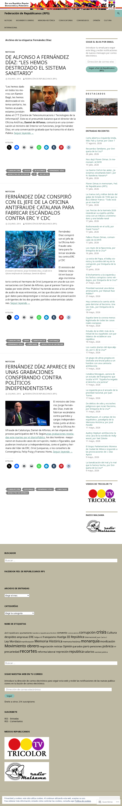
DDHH (26, 340)
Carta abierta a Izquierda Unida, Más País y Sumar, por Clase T (101, 139)
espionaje (54, 340)
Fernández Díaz (56, 170)
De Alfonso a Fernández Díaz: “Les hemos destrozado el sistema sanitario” (37, 65)
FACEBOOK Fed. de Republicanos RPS (24, 571)
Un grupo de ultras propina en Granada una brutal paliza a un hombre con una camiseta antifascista (100, 361)
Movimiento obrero (25, 20)
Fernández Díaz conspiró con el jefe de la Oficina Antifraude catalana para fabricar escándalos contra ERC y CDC (39, 207)
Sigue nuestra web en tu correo (23, 674)
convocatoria (73, 633)
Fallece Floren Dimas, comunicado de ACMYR (100, 238)
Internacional (10, 27)
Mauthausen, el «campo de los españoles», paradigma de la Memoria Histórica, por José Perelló (101, 420)
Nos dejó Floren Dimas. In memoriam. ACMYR (101, 160)
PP (34, 174)
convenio (62, 632)
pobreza (108, 646)
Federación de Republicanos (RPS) (27, 13)
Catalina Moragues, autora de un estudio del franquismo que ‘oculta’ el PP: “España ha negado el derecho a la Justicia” (102, 378)
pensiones (96, 646)
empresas (22, 637)
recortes (44, 174)
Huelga (61, 637)
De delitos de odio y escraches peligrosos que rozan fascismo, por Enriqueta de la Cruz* (101, 406)
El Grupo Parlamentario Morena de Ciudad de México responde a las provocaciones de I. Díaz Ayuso (101, 450)
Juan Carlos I (102, 637)
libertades (32, 344)
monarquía (90, 641)
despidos (10, 637)
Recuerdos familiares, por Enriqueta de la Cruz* (100, 150)
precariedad (11, 651)
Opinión (96, 20)
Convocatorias (66, 20)
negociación (46, 646)
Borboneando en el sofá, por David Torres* (100, 228)
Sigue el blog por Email (100, 41)
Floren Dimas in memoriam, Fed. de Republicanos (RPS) (102, 185)
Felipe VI (38, 637)
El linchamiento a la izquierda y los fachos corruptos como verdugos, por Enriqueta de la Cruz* (101, 277)
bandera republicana (41, 633)
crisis (27, 170)
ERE (31, 637)
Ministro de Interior (18, 174)
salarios (89, 651)
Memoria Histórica (46, 20)
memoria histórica (71, 641)
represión (62, 651)
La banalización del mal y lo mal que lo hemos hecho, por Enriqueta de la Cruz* (101, 465)
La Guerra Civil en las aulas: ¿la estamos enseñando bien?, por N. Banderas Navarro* (101, 173)
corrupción (14, 170)
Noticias (8, 20)
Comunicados (83, 20)
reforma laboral (46, 651)
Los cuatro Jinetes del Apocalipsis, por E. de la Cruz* (101, 348)
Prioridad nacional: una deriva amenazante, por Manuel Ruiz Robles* (100, 291)
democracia (39, 340)
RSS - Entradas (11, 718)
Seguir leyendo (24, 133)
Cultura (107, 20)
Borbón (53, 633)
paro (86, 646)
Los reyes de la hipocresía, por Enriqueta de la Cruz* (100, 249)
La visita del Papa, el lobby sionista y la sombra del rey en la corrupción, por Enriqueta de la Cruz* (101, 262)
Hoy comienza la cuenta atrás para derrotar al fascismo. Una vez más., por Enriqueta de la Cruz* (100, 305)
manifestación (27, 641)
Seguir (9, 696)
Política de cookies (83, 801)
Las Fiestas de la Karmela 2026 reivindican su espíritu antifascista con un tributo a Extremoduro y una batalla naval (101, 214)
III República (75, 637)
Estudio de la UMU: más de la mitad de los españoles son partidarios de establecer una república (101, 335)
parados (78, 646)
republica (76, 651)
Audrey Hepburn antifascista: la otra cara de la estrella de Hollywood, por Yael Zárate (101, 436)
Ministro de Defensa (18, 493)
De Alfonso (40, 170)
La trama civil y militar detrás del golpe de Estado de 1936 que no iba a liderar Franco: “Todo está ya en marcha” (101, 198)
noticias (58, 646)
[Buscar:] (61, 560)
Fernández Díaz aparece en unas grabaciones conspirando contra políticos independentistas (40, 377)
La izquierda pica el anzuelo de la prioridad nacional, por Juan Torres (102, 393)
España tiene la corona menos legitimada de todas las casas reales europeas (100, 320)
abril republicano (11, 633)
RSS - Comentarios (13, 721)
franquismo (49, 637)
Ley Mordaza (12, 641)
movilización (107, 641)
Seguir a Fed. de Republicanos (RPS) (102, 69)
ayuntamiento (26, 633)
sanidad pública (101, 652)
